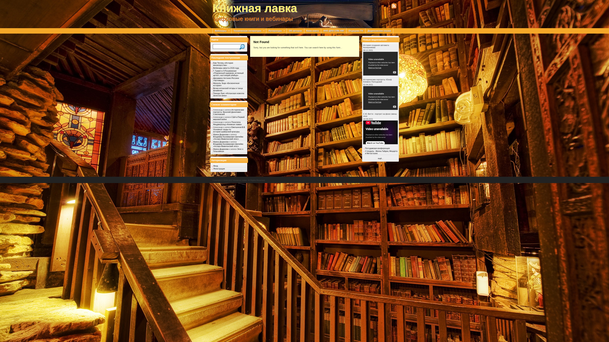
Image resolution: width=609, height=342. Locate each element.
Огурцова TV (356, 31)
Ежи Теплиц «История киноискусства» (223, 64)
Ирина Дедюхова (221, 134)
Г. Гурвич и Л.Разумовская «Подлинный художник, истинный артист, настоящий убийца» (228, 73)
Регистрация (219, 169)
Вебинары (219, 31)
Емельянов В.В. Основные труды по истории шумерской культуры (229, 129)
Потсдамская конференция (377, 148)
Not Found (261, 42)
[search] (242, 47)
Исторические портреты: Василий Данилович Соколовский (228, 112)
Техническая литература (246, 31)
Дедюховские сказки (379, 31)
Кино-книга (312, 31)
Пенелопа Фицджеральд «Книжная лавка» (227, 123)
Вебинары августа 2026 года (226, 68)
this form (336, 47)
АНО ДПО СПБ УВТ (333, 31)
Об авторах (295, 31)
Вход (215, 166)
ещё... (380, 158)
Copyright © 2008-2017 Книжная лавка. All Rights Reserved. (239, 180)
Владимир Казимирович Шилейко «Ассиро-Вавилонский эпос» (228, 138)
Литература (274, 31)
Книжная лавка (255, 8)
